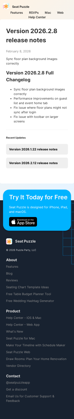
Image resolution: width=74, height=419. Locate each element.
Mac (48, 12)
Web (60, 12)
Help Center (37, 17)
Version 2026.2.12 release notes (33, 163)
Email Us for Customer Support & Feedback (30, 398)
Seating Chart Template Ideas (27, 287)
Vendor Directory (18, 366)
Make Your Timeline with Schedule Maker (35, 345)
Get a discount (16, 389)
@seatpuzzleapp (18, 382)
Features (16, 12)
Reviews (12, 280)
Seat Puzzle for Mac (20, 338)
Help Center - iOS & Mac (23, 318)
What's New (14, 331)
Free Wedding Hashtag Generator (30, 301)
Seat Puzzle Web (18, 352)
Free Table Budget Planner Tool (28, 294)
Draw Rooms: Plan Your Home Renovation (36, 359)
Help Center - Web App (23, 324)
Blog (9, 273)
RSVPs (34, 12)
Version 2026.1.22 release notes (33, 149)
